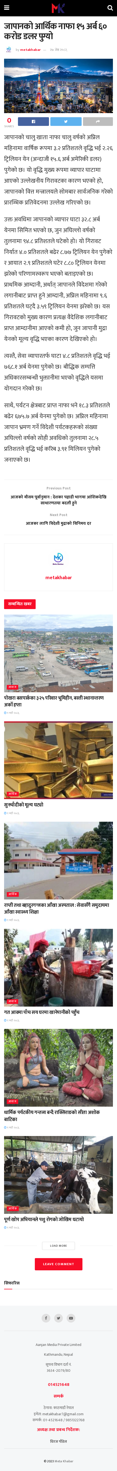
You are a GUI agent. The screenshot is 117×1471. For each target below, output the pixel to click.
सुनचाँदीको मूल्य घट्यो (23, 805)
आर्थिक (12, 794)
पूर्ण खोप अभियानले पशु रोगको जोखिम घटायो (44, 1220)
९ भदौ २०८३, (13, 713)
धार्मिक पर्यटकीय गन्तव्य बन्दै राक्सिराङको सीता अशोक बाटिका (52, 1116)
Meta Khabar (64, 1461)
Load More (58, 1245)
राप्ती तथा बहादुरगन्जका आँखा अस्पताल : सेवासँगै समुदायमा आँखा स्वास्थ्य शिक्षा (56, 908)
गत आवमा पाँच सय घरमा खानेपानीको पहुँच (41, 1012)
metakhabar (30, 50)
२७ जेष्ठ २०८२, (58, 50)
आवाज (12, 687)
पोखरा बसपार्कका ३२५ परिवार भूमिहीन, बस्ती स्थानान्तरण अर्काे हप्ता (54, 701)
